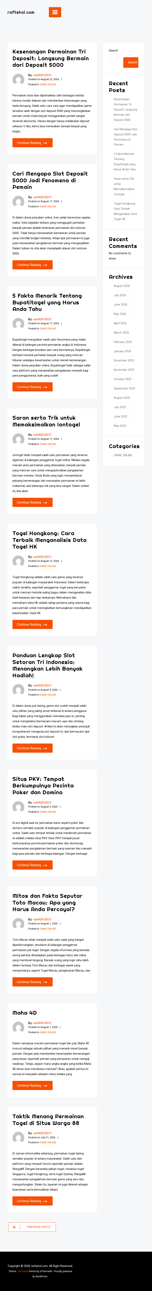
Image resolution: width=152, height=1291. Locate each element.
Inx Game (23, 1271)
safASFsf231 (43, 75)
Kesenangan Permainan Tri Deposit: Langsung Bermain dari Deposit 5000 (50, 58)
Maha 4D (24, 1012)
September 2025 (124, 388)
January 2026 (122, 351)
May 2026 (120, 314)
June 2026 (120, 304)
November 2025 (124, 370)
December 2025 (124, 360)
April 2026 (120, 323)
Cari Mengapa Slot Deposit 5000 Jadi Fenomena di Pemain (50, 180)
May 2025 (120, 426)
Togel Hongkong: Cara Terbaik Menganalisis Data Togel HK (49, 540)
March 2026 (121, 332)
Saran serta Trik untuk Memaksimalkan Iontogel (46, 421)
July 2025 (120, 407)
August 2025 (122, 398)
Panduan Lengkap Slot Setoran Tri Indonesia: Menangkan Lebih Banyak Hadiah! (47, 665)
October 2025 (122, 379)
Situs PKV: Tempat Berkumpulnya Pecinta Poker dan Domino (43, 785)
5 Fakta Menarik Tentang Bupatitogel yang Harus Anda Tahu (47, 302)
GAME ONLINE (48, 84)
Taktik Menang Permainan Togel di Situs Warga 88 (48, 1119)
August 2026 (122, 286)
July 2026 (120, 295)
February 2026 (123, 342)
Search (113, 50)
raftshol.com (21, 12)
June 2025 (120, 416)
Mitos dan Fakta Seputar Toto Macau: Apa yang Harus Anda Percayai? (47, 902)
